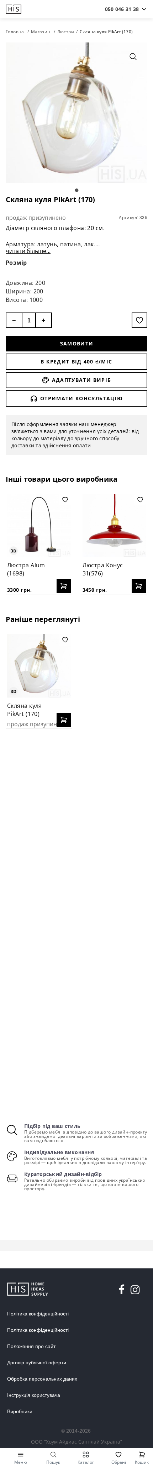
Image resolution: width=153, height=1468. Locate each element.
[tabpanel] (76, 112)
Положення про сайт (31, 1346)
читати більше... (28, 251)
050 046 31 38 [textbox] (122, 9)
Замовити (77, 343)
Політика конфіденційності (38, 1314)
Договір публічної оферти (36, 1362)
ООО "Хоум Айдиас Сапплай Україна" (76, 1441)
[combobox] (121, 9)
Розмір (16, 262)
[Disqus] (76, 825)
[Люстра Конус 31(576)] (114, 525)
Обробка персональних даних (42, 1379)
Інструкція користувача (33, 1395)
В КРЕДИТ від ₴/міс (76, 361)
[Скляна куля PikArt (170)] (39, 666)
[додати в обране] (139, 320)
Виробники (19, 1411)
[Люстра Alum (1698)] (39, 525)
